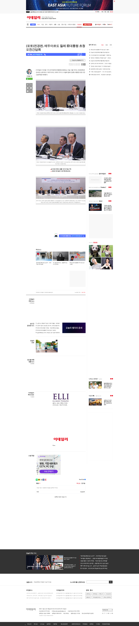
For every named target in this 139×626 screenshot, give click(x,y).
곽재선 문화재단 (107, 597)
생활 (55, 24)
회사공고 (36, 624)
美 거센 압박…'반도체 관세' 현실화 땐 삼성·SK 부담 (93, 568)
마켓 (104, 24)
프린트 (31, 88)
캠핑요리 (88, 597)
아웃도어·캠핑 (71, 24)
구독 (102, 11)
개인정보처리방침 (106, 624)
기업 (42, 24)
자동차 (50, 24)
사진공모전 (108, 594)
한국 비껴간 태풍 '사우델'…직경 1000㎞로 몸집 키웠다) (49, 328)
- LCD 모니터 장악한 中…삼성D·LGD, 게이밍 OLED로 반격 (39, 593)
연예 (111, 45)
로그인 (111, 11)
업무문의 (49, 624)
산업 (59, 24)
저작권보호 (85, 624)
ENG (98, 11)
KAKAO (27, 91)
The (109, 24)
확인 (111, 582)
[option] (56, 12)
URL (31, 91)
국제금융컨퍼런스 (97, 597)
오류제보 (91, 624)
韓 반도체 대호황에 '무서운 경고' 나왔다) (46, 330)
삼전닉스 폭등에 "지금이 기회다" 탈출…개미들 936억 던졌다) (50, 323)
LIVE (28, 11)
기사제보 (98, 624)
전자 (46, 24)
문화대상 (88, 594)
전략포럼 (95, 594)
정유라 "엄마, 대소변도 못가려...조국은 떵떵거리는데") (49, 325)
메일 (27, 88)
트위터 (31, 84)
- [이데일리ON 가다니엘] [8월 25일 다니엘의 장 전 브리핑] (69, 593)
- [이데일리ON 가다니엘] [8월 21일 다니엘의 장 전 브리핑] (69, 598)
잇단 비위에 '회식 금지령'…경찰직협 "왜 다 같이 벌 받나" (94, 563)
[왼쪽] (55, 340)
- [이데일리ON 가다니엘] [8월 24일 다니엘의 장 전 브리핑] (69, 595)
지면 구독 (83, 292)
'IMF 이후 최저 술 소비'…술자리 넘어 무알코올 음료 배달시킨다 (96, 566)
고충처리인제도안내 (76, 624)
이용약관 (55, 624)
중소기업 (63, 24)
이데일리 (41, 17)
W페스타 (101, 594)
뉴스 (102, 45)
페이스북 (27, 84)
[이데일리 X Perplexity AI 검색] (56, 54)
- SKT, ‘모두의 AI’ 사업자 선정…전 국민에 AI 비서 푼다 (38, 598)
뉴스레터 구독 (77, 292)
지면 (105, 11)
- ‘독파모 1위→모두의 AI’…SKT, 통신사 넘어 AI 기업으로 (39, 595)
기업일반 (79, 24)
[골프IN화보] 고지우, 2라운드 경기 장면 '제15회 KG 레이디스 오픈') (52, 332)
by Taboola (32, 303)
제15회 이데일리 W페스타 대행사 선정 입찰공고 (45, 582)
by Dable (32, 363)
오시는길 (42, 624)
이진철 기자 (29, 76)
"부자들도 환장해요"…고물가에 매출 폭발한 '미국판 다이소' (95, 558)
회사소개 (29, 624)
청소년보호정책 (64, 624)
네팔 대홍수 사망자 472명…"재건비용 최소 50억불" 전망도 (95, 561)
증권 (107, 45)
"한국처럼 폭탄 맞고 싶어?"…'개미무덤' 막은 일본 (92, 556)
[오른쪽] (56, 340)
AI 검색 (33, 24)
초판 (108, 11)
